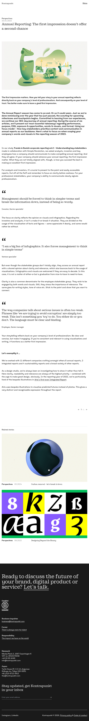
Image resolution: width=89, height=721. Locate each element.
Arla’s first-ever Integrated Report (50, 380)
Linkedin (15, 715)
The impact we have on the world (15, 638)
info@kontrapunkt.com (11, 660)
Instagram (6, 715)
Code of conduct (80, 715)
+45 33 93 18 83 (8, 658)
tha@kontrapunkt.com (11, 676)
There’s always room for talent (14, 630)
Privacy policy (66, 715)
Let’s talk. (36, 587)
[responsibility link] (18, 605)
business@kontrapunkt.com (13, 621)
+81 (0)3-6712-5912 (10, 673)
